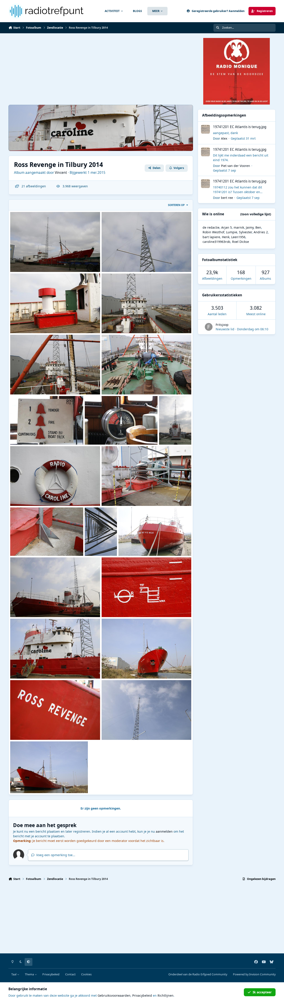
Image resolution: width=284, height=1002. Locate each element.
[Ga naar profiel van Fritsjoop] (209, 327)
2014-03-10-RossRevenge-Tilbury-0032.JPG (45, 668)
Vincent (61, 172)
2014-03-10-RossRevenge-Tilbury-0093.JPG (45, 323)
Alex (224, 138)
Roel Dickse (240, 242)
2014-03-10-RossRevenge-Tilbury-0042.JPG (45, 545)
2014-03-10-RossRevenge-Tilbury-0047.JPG (174, 434)
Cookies (86, 974)
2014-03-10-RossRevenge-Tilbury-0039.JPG (100, 545)
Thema (30, 974)
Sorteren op (176, 205)
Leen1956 (238, 237)
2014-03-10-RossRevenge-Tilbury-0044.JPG (136, 495)
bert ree (227, 198)
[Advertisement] (100, 69)
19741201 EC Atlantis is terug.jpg (239, 127)
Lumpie (231, 232)
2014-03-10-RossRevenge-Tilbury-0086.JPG (45, 384)
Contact (70, 974)
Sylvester (245, 232)
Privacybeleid (50, 974)
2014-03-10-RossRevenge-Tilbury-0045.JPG (45, 495)
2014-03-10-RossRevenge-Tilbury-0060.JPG (45, 434)
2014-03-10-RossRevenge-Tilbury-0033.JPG (136, 606)
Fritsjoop (222, 325)
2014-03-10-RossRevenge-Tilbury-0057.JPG (120, 434)
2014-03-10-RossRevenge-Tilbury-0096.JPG (136, 261)
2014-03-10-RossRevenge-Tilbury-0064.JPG (136, 384)
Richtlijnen (166, 995)
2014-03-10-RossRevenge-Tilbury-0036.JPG (153, 545)
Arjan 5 (226, 227)
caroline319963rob (216, 242)
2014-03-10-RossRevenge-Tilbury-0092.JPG (136, 323)
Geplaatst (243, 138)
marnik (239, 227)
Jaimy (250, 227)
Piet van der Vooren (235, 166)
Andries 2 (261, 232)
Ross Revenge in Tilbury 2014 (127, 668)
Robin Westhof (213, 232)
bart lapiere (211, 237)
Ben (258, 227)
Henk (225, 237)
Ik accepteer (262, 992)
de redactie (211, 227)
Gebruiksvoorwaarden (114, 995)
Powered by (254, 974)
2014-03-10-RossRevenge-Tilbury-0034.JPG (45, 606)
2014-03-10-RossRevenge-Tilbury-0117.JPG (45, 261)
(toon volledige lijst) (255, 214)
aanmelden (164, 831)
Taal (14, 974)
